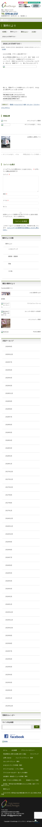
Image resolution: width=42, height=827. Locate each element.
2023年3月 (8, 385)
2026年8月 (8, 346)
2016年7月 (8, 557)
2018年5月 (8, 432)
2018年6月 (8, 424)
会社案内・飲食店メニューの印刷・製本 (15, 776)
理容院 (11, 104)
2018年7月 (8, 417)
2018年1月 (8, 464)
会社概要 (14, 750)
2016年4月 (8, 581)
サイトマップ (34, 754)
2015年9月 (8, 635)
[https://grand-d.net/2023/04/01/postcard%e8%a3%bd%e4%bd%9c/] (4, 332)
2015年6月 (8, 659)
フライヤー (36, 104)
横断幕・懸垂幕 (13, 256)
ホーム (5, 750)
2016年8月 (8, 549)
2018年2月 (8, 456)
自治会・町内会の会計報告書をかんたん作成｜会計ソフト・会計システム (21, 784)
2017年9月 (8, 495)
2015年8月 (8, 643)
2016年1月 (8, 604)
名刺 (24, 104)
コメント (6, 174)
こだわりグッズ (13, 249)
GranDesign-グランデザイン (19, 821)
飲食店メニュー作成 (32, 780)
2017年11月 (9, 479)
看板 (9, 264)
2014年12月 (9, 706)
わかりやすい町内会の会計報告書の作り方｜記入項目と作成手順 (21, 793)
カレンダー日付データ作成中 (33, 311)
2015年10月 (9, 628)
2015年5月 (8, 667)
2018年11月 (9, 393)
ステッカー (30, 104)
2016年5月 (8, 573)
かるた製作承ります (35, 292)
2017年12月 (9, 471)
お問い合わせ (7, 758)
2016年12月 (9, 518)
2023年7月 (8, 362)
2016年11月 (9, 526)
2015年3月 (8, 682)
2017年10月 (9, 487)
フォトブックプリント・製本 (24, 758)
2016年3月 (8, 588)
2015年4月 (8, 674)
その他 (4, 49)
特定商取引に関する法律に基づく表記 (14, 754)
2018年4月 (8, 440)
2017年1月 (8, 510)
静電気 (3, 299)
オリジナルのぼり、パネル (33, 124)
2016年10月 (9, 534)
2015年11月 (9, 620)
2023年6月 (8, 370)
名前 (5, 194)
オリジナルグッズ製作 (34, 120)
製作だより (8, 244)
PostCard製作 (37, 331)
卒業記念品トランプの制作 (32, 154)
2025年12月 (9, 354)
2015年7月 (8, 651)
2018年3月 (8, 448)
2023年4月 (8, 378)
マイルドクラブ (18, 104)
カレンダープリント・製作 (11, 761)
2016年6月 (8, 565)
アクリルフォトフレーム (34, 303)
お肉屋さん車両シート (34, 137)
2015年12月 (9, 612)
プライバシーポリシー (28, 750)
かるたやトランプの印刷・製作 (12, 765)
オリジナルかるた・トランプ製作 (13, 769)
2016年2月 (8, 596)
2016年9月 (8, 542)
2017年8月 (8, 503)
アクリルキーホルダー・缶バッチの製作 (15, 772)
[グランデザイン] (21, 5)
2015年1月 (8, 698)
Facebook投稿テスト (7, 288)
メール (6, 200)
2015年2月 (8, 690)
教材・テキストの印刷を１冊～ (12, 780)
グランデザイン (5, 107)
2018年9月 (8, 401)
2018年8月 (8, 409)
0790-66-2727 (11, 13)
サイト (5, 206)
